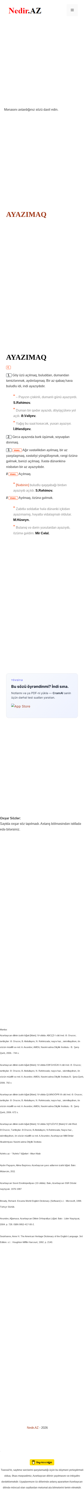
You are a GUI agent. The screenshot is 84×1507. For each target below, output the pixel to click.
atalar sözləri (7, 1450)
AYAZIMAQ (26, 214)
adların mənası (7, 1456)
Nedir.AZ (33, 1427)
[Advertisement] (42, 63)
